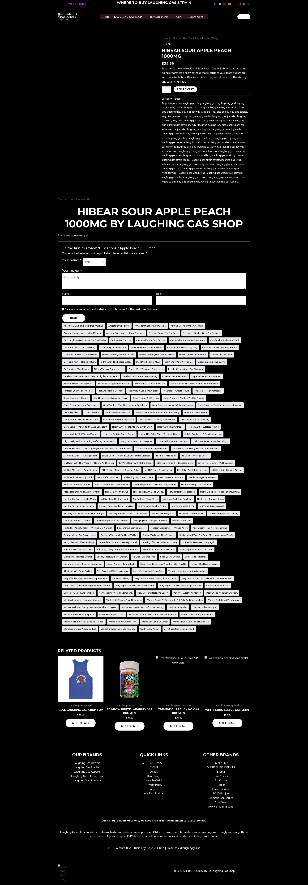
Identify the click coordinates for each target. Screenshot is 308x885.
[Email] (239, 4)
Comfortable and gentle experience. (187, 340)
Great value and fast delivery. (195, 419)
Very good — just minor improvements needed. (87, 585)
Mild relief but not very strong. (227, 470)
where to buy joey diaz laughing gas (181, 181)
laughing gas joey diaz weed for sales (199, 151)
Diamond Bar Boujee (220, 798)
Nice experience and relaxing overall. (82, 491)
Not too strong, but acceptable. (79, 506)
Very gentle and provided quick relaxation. (156, 578)
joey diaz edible (220, 111)
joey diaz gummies (172, 116)
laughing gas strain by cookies (228, 155)
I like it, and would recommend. (151, 448)
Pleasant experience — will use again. (169, 527)
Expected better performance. (206, 376)
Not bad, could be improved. (114, 499)
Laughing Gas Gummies (87, 780)
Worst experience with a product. (80, 628)
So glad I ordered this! (144, 556)
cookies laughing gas (186, 107)
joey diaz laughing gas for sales (189, 120)
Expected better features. (174, 376)
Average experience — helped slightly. (83, 333)
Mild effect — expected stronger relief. (121, 470)
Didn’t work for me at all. (148, 361)
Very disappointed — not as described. (187, 571)
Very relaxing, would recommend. (116, 592)
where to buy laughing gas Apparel (220, 181)
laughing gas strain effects (206, 159)
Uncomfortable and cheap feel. (148, 571)
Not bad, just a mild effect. (145, 499)
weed (243, 177)
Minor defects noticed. (108, 477)
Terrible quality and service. (204, 563)
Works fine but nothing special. (79, 614)
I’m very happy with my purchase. (135, 462)
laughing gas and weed (201, 138)
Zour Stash (220, 802)
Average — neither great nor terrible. (201, 333)
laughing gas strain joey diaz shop (197, 164)
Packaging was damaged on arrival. (150, 520)
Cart (178, 16)
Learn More (196, 16)
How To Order (153, 780)
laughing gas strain (172, 155)
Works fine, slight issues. (111, 614)
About (154, 771)
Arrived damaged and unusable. (150, 325)
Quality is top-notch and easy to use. (119, 535)
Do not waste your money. (76, 369)
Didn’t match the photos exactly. (116, 361)
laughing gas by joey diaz (228, 138)
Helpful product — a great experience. (203, 434)
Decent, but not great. (221, 354)
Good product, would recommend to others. (125, 405)
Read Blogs (154, 776)
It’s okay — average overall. (195, 455)
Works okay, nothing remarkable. (197, 614)
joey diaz (186, 111)
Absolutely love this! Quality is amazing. (83, 325)
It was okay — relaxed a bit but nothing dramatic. (126, 455)
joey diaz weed (224, 133)
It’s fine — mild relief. (166, 455)
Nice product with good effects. (148, 491)
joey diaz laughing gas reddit (222, 120)
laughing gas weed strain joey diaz (225, 172)
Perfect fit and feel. (181, 520)
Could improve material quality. (182, 347)
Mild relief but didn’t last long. (192, 470)
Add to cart (185, 89)
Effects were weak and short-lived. (146, 369)
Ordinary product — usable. (77, 520)
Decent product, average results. (118, 354)
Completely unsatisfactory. (113, 347)
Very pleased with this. (217, 585)
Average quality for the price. (163, 333)
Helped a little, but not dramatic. (203, 426)
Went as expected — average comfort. (83, 600)
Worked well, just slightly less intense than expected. (90, 607)
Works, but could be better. (155, 621)
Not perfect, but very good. (210, 499)
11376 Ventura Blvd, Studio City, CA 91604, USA (136, 848)
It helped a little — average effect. (80, 455)
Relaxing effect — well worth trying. (159, 542)
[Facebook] (215, 4)
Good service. (92, 412)
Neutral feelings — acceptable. (196, 484)
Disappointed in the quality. (212, 361)
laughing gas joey (186, 146)
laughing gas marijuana (232, 151)
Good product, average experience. (81, 405)
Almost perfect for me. (119, 325)
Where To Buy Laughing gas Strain (154, 2)
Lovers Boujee (220, 789)
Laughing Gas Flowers (87, 763)
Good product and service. (146, 397)
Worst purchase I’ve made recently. (118, 628)
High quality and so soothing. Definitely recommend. (90, 441)
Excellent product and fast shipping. (185, 369)
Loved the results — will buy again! (215, 462)
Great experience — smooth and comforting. (157, 412)
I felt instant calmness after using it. (211, 441)
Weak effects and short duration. (222, 592)
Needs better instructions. (171, 477)
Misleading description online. (138, 477)
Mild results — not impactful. (78, 477)
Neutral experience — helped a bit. (112, 484)
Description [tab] (65, 199)
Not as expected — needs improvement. (220, 491)
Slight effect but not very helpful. (159, 549)
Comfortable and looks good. (224, 340)
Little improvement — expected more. (175, 462)
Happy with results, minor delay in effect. (132, 426)
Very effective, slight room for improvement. (85, 578)
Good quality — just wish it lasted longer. (172, 405)
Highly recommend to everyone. (136, 441)
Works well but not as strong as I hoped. (84, 621)
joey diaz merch (206, 133)
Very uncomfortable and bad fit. (153, 592)
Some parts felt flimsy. (196, 556)
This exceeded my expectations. (112, 571)
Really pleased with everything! (79, 542)
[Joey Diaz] (243, 16)
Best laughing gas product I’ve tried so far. (85, 340)
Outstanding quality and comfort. (112, 520)
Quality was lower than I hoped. (158, 535)
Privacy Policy (154, 785)
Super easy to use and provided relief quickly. (163, 563)
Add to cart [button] (80, 723)
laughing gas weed (192, 168)
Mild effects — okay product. (158, 470)
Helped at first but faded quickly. (119, 434)
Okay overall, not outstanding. (224, 513)
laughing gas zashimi (173, 177)
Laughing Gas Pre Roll (87, 767)
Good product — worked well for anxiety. (184, 397)
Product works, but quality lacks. (80, 535)
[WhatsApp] (248, 4)
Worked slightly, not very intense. (224, 600)
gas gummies (206, 107)
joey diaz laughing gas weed (217, 129)
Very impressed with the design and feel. (180, 585)
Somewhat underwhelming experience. (83, 563)
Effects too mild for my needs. (109, 369)
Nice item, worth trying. (116, 491)
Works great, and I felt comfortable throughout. (152, 614)
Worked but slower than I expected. (124, 600)
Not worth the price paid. (191, 513)
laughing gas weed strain (192, 172)
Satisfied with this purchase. (78, 549)
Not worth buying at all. (163, 513)
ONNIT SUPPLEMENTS (221, 767)
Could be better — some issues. (147, 347)
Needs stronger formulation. (202, 477)
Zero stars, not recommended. (179, 628)
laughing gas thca (171, 168)
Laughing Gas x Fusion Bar (87, 776)
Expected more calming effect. (78, 383)
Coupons (154, 789)
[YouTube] (229, 4)
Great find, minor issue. (195, 412)
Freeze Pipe (221, 763)
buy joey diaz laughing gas (182, 103)
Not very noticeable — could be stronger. (84, 513)
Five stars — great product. (176, 390)
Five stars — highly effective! (208, 390)
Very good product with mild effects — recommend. (207, 578)
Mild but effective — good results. (80, 470)
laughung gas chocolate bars (224, 177)
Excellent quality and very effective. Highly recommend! (91, 376)
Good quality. (71, 412)
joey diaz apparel (201, 111)
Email (160, 293)
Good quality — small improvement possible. (220, 405)
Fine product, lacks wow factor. (143, 390)
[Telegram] (244, 4)
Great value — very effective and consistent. (85, 426)
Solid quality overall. (170, 556)
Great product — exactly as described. (157, 419)
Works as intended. (178, 607)
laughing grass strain (196, 177)
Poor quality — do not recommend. (210, 527)
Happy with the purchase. (170, 426)
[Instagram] (224, 4)
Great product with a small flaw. (118, 419)
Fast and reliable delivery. (110, 390)
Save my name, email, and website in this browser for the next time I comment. (112, 309)
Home (106, 16)
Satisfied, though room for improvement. (117, 549)
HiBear (175, 38)
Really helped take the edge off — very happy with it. (206, 535)
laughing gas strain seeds (230, 164)
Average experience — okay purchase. (125, 333)
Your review (72, 270)
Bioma (221, 771)
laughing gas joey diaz (209, 146)
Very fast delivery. (121, 578)
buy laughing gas (206, 103)
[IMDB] (234, 4)
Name (67, 293)
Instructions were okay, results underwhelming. (196, 448)
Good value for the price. (118, 412)
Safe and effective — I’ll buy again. (199, 542)
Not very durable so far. (183, 506)
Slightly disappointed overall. (78, 556)
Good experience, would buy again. (110, 397)
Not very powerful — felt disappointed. (128, 513)
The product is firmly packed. (78, 571)
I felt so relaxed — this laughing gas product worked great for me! (97, 448)
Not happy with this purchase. (178, 499)
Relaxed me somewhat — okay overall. (118, 542)
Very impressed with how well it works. (135, 585)
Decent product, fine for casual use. (157, 354)
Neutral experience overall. (77, 484)
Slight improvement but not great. (196, 549)
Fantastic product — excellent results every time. (194, 383)
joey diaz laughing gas (214, 116)
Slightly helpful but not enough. (112, 556)
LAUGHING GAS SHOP (128, 16)
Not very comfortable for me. (152, 506)
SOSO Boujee (221, 793)
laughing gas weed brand (216, 168)
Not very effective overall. (212, 506)
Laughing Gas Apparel (87, 771)
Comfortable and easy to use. (150, 340)
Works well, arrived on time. (123, 621)
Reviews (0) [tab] (83, 199)
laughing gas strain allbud (196, 155)
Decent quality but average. (192, 354)
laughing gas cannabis (173, 142)
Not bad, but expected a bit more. (80, 499)
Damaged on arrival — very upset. (81, 354)
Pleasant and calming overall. (131, 527)
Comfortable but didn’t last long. (80, 347)
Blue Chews (221, 776)
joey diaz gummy (192, 116)
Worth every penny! (149, 628)
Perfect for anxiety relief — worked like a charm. (88, 527)
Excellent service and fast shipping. (140, 376)
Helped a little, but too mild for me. (81, 434)
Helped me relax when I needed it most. (160, 434)
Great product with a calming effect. (81, 419)
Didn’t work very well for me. (179, 361)
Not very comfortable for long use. (116, 506)
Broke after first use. (121, 340)
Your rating (71, 260)
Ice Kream (221, 780)
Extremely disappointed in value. (114, 383)
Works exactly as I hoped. (205, 607)
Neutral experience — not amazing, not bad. (155, 484)
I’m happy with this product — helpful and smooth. (89, 462)
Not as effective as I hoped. (182, 491)
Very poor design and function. (79, 592)
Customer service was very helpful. (219, 347)
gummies (219, 107)
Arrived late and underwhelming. (187, 325)
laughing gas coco (196, 142)
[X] (219, 4)
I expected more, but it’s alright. (172, 441)
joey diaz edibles (238, 111)
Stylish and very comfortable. (121, 563)
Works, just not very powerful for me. (191, 621)
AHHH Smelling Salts (220, 806)
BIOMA (154, 767)
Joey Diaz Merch (159, 16)
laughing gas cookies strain (221, 142)
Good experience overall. (76, 397)
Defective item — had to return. (80, 361)
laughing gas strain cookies (176, 159)
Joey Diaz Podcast (153, 793)
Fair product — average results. (150, 383)
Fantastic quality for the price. (78, 390)
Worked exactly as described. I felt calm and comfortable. (175, 600)
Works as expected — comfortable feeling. (143, 607)
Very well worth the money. (187, 592)
